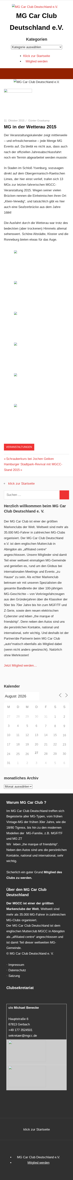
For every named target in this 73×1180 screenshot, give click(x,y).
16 (64, 735)
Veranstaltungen (19, 446)
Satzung (14, 976)
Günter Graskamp (39, 120)
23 (64, 744)
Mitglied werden (37, 61)
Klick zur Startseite (36, 56)
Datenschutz (17, 970)
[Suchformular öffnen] (67, 74)
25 (18, 754)
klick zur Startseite (21, 483)
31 (46, 716)
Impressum (16, 965)
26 (27, 754)
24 (8, 754)
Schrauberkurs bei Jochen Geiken (30, 459)
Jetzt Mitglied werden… (20, 665)
